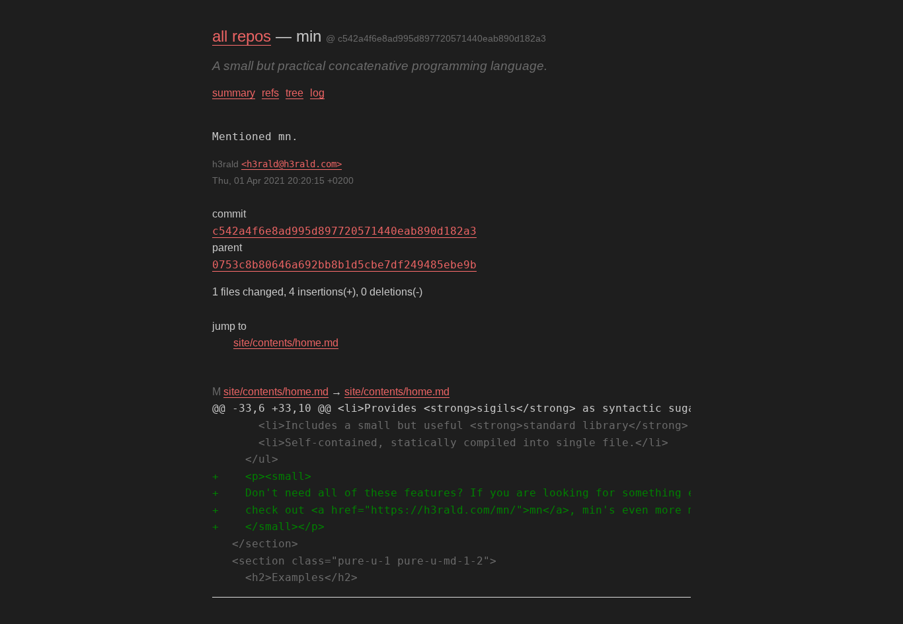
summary (233, 92)
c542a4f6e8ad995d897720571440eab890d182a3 (344, 231)
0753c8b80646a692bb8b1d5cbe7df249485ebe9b (344, 264)
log (317, 92)
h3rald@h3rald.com (291, 164)
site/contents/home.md (285, 342)
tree (294, 92)
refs (270, 92)
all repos (241, 36)
